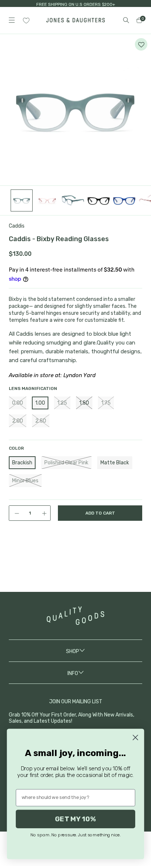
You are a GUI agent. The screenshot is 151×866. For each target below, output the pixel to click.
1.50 (84, 403)
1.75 (106, 403)
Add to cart (100, 513)
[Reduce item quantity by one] (14, 513)
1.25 (62, 403)
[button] (141, 44)
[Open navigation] (12, 20)
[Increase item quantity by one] (45, 513)
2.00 (17, 421)
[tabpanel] (75, 109)
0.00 (17, 403)
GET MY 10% (75, 819)
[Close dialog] (135, 738)
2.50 (40, 421)
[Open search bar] (126, 20)
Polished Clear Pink (66, 463)
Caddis (17, 226)
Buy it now (100, 543)
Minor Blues (25, 481)
